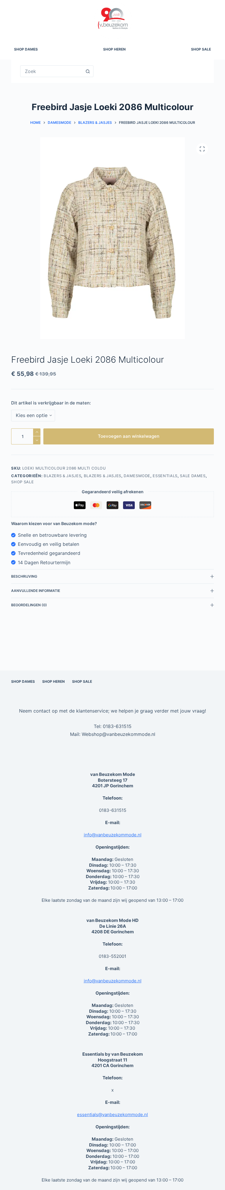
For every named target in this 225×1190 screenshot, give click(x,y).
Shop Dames (26, 49)
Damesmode (137, 475)
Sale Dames (193, 475)
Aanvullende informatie (35, 590)
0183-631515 (117, 726)
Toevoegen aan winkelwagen (128, 436)
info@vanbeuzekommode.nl (113, 835)
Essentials (165, 475)
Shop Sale (201, 49)
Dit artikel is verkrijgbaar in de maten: (51, 403)
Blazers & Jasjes (62, 475)
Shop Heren (114, 49)
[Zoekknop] (87, 71)
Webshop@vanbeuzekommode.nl (118, 734)
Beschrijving (24, 576)
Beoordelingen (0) (29, 605)
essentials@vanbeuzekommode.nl (112, 1114)
